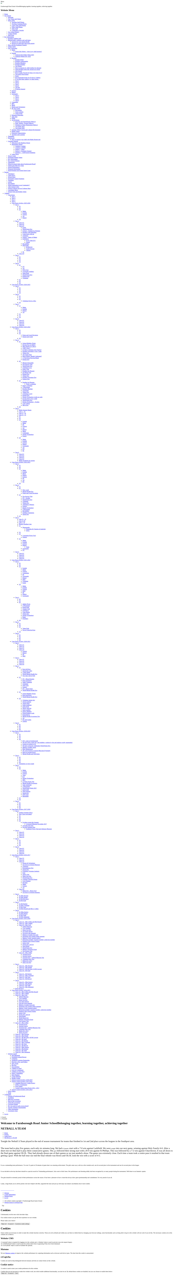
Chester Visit (26, 609)
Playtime (24, 882)
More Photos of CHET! (29, 346)
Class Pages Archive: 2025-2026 (21, 203)
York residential (26, 785)
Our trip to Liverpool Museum (31, 865)
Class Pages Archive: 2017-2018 (21, 809)
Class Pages (11, 195)
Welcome (10, 17)
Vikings (28, 250)
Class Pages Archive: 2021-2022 (21, 560)
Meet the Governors (13, 1099)
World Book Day (27, 229)
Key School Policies (14, 161)
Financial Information (14, 169)
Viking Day (25, 353)
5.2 (20, 314)
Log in (6, 1114)
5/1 (20, 257)
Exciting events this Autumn (30, 822)
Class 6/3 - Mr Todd (24, 985)
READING (25, 244)
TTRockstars (26, 387)
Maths (13, 50)
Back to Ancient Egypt (29, 752)
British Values (16, 131)
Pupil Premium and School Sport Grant (19, 170)
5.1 (20, 306)
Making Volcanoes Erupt (29, 949)
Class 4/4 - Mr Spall (24, 970)
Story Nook (15, 1063)
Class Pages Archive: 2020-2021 (21, 641)
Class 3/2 (21, 646)
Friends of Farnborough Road (16, 1096)
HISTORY (25, 245)
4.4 (20, 302)
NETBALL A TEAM (10, 1138)
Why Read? (18, 71)
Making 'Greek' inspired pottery (31, 938)
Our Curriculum (12, 48)
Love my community (18, 1070)
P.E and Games (26, 719)
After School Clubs (13, 187)
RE (23, 482)
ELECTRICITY (31, 240)
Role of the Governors (14, 1101)
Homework (11, 138)
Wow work (25, 490)
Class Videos (26, 403)
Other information (13, 1109)
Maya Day (25, 405)
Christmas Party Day (28, 959)
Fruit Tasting (18, 1086)
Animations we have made (26, 763)
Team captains (19, 112)
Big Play (14, 1065)
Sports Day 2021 (27, 671)
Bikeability (25, 796)
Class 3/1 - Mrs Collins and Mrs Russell (30, 922)
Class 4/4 (21, 253)
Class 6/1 (21, 320)
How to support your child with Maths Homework (26, 139)
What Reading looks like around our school (27, 69)
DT (23, 266)
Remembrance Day (28, 868)
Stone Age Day (26, 876)
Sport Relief (25, 946)
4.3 (20, 299)
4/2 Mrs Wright (23, 897)
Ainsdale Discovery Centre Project (25, 1083)
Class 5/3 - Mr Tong (24, 977)
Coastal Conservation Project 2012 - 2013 (27, 1088)
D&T (24, 579)
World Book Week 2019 (29, 788)
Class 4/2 (21, 224)
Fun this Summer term (28, 827)
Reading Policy (19, 59)
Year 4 (17, 82)
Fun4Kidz (11, 1098)
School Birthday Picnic (29, 343)
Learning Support (13, 141)
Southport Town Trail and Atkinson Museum (39, 829)
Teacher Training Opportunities (17, 1107)
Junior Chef (25, 874)
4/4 (20, 407)
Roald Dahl (25, 607)
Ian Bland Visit (26, 372)
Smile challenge (27, 705)
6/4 (20, 283)
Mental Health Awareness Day (31, 716)
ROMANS (29, 247)
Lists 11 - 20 (22, 413)
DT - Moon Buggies (28, 679)
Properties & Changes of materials (36, 529)
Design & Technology (28, 863)
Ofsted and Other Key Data (16, 165)
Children (6, 193)
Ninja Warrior (26, 791)
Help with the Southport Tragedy (17, 45)
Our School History (13, 32)
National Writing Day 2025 (23, 56)
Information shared (17, 144)
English (14, 53)
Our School (7, 15)
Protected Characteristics (19, 133)
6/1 (20, 265)
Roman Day (25, 359)
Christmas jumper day (28, 700)
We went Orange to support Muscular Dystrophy (36, 750)
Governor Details (13, 1104)
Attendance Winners (28, 504)
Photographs (26, 527)
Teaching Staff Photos (18, 22)
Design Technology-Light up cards (32, 397)
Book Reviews (19, 988)
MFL (13, 103)
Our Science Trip (27, 951)
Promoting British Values (15, 157)
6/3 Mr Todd (22, 915)
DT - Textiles (26, 498)
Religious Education (17, 115)
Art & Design (15, 120)
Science (14, 90)
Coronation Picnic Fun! (29, 535)
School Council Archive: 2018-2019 (22, 1080)
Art (23, 216)
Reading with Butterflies (29, 232)
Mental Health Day (27, 491)
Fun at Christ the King (28, 630)
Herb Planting (16, 1075)
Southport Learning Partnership (21, 1060)
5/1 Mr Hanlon (23, 904)
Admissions (11, 162)
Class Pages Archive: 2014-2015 (21, 990)
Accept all (10, 1224)
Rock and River (27, 680)
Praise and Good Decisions (30, 335)
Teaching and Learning (18, 134)
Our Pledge (18, 66)
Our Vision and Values (14, 19)
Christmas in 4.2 (27, 367)
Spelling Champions (28, 513)
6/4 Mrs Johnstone (24, 917)
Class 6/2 (21, 322)
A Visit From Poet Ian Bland (30, 358)
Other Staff (15, 29)
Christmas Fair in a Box (29, 301)
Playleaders (18, 110)
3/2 (20, 208)
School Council (12, 1054)
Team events (18, 113)
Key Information (9, 37)
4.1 (20, 296)
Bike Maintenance (27, 749)
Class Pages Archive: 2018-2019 (21, 731)
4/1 (20, 341)
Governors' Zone (13, 1111)
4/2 (20, 361)
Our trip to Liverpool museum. (31, 892)
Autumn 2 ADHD (20, 147)
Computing (15, 102)
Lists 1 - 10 (22, 411)
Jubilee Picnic (26, 604)
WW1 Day (25, 685)
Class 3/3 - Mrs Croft (25, 925)
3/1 (20, 206)
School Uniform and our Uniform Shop (19, 188)
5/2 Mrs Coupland (24, 905)
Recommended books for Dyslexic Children (27, 77)
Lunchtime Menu (13, 190)
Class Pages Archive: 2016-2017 (21, 855)
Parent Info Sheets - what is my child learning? (28, 51)
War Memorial (16, 1055)
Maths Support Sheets (25, 410)
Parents (6, 172)
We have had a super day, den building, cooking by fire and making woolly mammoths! (47, 742)
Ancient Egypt (26, 954)
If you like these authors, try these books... (27, 79)
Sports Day (25, 514)
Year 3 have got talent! (25, 814)
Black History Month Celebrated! (32, 356)
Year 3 (17, 81)
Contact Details (12, 33)
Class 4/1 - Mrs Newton (26, 966)
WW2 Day (25, 270)
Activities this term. (28, 825)
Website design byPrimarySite (13, 1202)
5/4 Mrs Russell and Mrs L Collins (29, 909)
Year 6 (17, 86)
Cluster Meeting (16, 1076)
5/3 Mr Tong (22, 907)
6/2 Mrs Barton (23, 913)
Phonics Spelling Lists (25, 524)
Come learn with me (28, 234)
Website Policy (8, 1196)
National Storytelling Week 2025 (24, 55)
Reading (14, 58)
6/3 (20, 281)
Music (13, 105)
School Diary (12, 177)
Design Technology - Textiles (30, 402)
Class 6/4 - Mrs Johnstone (26, 987)
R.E (23, 777)
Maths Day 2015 (27, 961)
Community (7, 1094)
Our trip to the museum (29, 933)
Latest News (15, 154)
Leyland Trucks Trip (28, 781)
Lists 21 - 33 (22, 415)
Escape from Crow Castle (29, 398)
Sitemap (6, 1193)
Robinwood (25, 276)
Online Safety (12, 46)
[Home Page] (1, 3)
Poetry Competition (17, 1073)
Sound (28, 242)
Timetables (11, 136)
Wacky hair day (26, 708)
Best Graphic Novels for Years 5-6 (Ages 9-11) (28, 73)
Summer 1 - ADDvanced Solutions (25, 152)
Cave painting (26, 928)
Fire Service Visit (27, 364)
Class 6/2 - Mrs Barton (25, 983)
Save (16, 1273)
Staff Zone (11, 35)
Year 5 (17, 84)
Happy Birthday (27, 711)
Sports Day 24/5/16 (28, 944)
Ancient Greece (26, 956)
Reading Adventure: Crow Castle (32, 351)
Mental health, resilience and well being (19, 40)
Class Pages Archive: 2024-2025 (21, 284)
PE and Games (16, 108)
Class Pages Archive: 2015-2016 (21, 918)
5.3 (20, 315)
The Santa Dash (27, 354)
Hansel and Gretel (27, 337)
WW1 (28, 530)
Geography (15, 94)
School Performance (14, 167)
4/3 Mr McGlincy (24, 899)
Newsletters (11, 183)
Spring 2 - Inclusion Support (23, 151)
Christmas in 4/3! (27, 394)
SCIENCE (25, 239)
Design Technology (28, 434)
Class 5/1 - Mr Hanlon (25, 974)
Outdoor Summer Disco (26, 812)
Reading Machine (27, 389)
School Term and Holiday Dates (17, 191)
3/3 (20, 209)
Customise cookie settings (22, 1224)
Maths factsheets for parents (27, 460)
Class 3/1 (21, 645)
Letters (10, 182)
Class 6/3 (21, 323)
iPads (9, 1093)
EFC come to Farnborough (30, 741)
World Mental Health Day (29, 674)
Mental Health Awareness (29, 783)
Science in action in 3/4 (29, 744)
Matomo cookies (10, 1253)
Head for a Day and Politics (19, 1062)
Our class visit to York (28, 675)
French (24, 436)
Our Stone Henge (27, 931)
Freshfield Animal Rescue (19, 1057)
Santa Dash (25, 273)
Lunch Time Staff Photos (19, 25)
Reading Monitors (20, 63)
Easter (24, 227)
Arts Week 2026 (20, 128)
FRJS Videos (11, 1091)
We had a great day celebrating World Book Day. (36, 746)
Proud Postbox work (28, 713)
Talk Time (14, 117)
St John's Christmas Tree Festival (31, 350)
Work (27, 547)
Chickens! (25, 866)
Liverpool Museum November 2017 (36, 824)
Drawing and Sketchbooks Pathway (25, 121)
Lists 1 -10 (22, 522)
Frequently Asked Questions (16, 178)
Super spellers (26, 710)
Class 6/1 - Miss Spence (26, 982)
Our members (15, 1067)
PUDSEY (25, 618)
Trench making (26, 702)
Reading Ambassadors (21, 61)
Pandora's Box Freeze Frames (31, 941)
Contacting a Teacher (18, 30)
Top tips (17, 87)
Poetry (17, 76)
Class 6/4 (21, 325)
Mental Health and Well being (31, 754)
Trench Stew (26, 703)
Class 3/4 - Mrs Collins (25, 953)
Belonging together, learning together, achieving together (38, 939)
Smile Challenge (27, 682)
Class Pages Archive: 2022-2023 (21, 462)
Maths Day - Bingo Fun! (29, 891)
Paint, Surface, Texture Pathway (24, 123)
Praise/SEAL (26, 715)
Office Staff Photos (17, 27)
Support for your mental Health (20, 42)
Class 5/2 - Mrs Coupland (26, 975)
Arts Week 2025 (20, 126)
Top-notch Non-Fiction (21, 74)
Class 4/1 (21, 222)
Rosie (24, 617)
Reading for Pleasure (28, 371)
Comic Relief (26, 672)
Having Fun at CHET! (28, 345)
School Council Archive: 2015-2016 (22, 1081)
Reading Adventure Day (29, 377)
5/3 (20, 260)
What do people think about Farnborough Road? (22, 164)
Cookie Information (10, 1194)
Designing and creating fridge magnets (33, 936)
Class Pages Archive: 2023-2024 (21, 327)
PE (23, 252)
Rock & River (26, 669)
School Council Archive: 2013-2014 (22, 1089)
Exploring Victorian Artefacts (30, 871)
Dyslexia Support (20, 89)
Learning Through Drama (29, 879)
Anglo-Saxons (30, 249)
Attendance (11, 174)
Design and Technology (18, 107)
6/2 (20, 279)
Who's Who (11, 20)
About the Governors (14, 1102)
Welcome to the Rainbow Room (21, 143)
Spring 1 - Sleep (19, 149)
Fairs (23, 873)
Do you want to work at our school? (18, 1106)
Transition (11, 180)
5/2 (20, 258)
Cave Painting (26, 881)
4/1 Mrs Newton (23, 895)
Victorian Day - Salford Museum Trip (33, 957)
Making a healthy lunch (29, 747)
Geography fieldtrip (28, 271)
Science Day (26, 379)
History (14, 92)
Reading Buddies (20, 64)
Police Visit (25, 369)
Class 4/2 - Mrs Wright (25, 967)
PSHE (13, 118)
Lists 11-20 (22, 521)
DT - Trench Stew (27, 689)
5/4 (20, 262)
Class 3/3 (21, 648)
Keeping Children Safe (14, 38)
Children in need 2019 (18, 1071)
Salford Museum (27, 926)
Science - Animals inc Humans (31, 231)
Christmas (25, 235)
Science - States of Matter (29, 237)
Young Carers (12, 156)
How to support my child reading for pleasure (28, 68)
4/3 (20, 381)
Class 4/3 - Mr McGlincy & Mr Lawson (30, 969)
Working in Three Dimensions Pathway (26, 125)
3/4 (20, 219)
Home (6, 14)
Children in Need (16, 1068)
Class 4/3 (21, 226)
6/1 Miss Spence (23, 912)
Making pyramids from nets (30, 935)
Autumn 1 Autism (20, 146)
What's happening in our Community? (19, 185)
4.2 (20, 297)
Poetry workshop (31, 384)
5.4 (20, 317)
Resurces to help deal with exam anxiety (23, 43)
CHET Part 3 (26, 348)
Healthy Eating (16, 1078)
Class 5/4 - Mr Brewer (25, 979)
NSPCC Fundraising (21, 1085)
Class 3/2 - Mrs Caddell (25, 923)
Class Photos (26, 612)
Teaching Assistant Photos (19, 24)
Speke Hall (25, 790)
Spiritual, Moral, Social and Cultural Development (26, 130)
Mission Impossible (28, 363)
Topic (24, 775)
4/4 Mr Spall (22, 900)
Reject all (3, 1224)
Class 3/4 (21, 649)
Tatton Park (25, 628)
